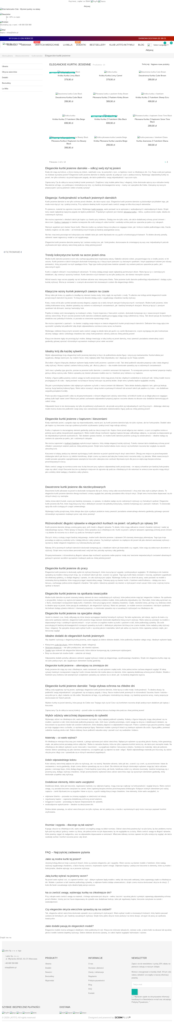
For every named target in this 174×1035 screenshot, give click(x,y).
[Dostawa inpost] (73, 1013)
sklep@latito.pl (10, 968)
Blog (141, 45)
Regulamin (92, 976)
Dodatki (81, 43)
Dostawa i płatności (96, 968)
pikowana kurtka (130, 212)
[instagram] (58, 951)
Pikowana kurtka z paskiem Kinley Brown (110, 97)
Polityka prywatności (96, 981)
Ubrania (26, 45)
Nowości (12, 45)
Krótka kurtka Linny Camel (110, 75)
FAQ (90, 989)
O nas (90, 964)
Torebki (48, 650)
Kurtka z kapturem (62, 222)
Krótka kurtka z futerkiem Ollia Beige (68, 119)
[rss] (52, 951)
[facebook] (46, 951)
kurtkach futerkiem (72, 443)
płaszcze (115, 227)
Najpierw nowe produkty (160, 64)
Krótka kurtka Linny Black (69, 75)
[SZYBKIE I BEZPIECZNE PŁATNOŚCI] (19, 1013)
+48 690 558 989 (11, 963)
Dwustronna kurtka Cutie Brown (152, 75)
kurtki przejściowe (93, 378)
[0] (168, 45)
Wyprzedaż (49, 981)
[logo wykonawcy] (122, 1018)
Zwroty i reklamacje (96, 972)
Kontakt (91, 993)
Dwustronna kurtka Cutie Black (68, 97)
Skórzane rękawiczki (53, 648)
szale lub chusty (61, 645)
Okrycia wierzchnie (47, 43)
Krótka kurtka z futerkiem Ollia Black (110, 119)
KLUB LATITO (121, 45)
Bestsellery (98, 45)
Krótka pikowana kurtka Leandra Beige (110, 141)
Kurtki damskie (87, 275)
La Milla (67, 45)
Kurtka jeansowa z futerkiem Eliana (152, 141)
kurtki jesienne (97, 209)
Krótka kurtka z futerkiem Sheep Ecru (152, 97)
